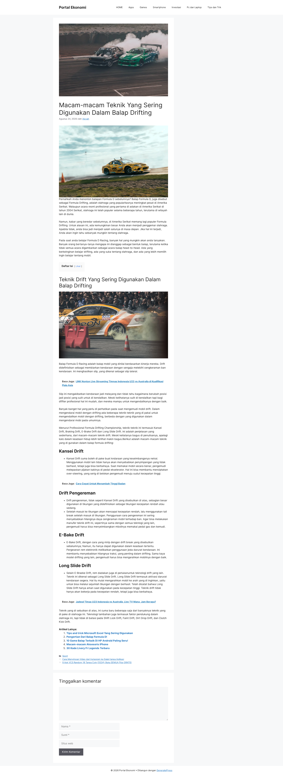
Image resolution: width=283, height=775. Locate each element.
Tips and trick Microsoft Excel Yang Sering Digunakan (99, 633)
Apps (131, 7)
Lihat (78, 266)
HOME (119, 7)
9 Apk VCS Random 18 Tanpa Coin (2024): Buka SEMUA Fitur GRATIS (96, 662)
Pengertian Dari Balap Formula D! (86, 636)
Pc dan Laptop (194, 7)
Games (143, 7)
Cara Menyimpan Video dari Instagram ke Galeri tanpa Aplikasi (93, 659)
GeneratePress (164, 770)
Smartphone (159, 7)
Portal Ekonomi (72, 7)
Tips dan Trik (214, 7)
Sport (65, 656)
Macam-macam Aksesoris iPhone (87, 644)
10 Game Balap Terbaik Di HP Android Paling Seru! (97, 640)
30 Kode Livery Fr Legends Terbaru (88, 648)
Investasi (176, 7)
